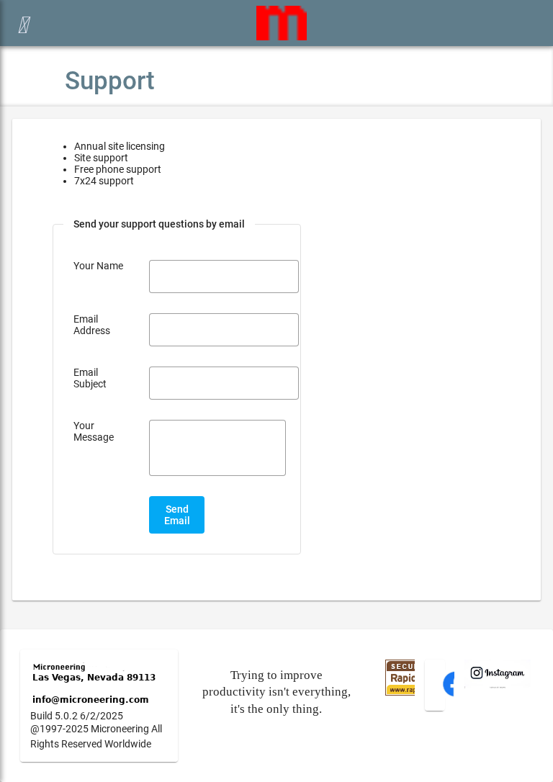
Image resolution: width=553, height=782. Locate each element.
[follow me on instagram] (497, 685)
